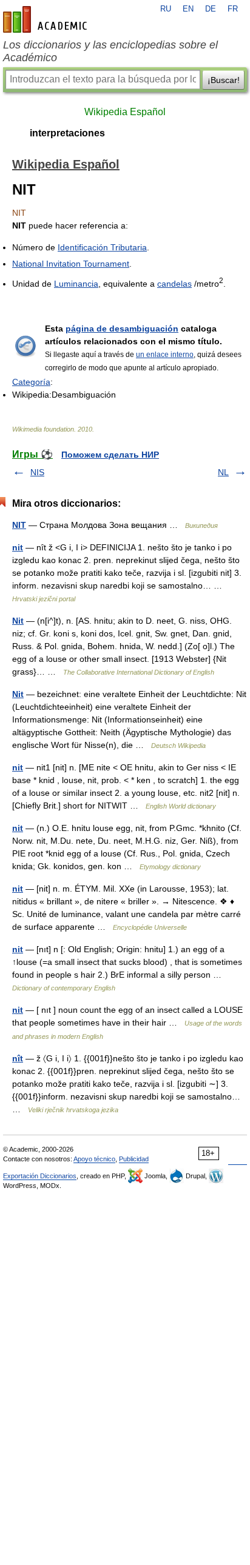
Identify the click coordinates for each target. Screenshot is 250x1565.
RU (165, 9)
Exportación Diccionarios (39, 1176)
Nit (18, 621)
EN (188, 9)
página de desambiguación (122, 328)
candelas (174, 284)
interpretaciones (67, 133)
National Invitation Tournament (70, 264)
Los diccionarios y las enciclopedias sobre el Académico (110, 51)
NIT (19, 525)
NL (223, 472)
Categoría (31, 382)
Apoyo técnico (94, 1159)
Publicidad (134, 1159)
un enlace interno (165, 354)
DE (210, 9)
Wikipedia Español (125, 112)
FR (233, 9)
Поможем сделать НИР (110, 454)
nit (17, 547)
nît (17, 1058)
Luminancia (76, 284)
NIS (37, 472)
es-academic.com (46, 19)
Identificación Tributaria (102, 247)
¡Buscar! (224, 80)
